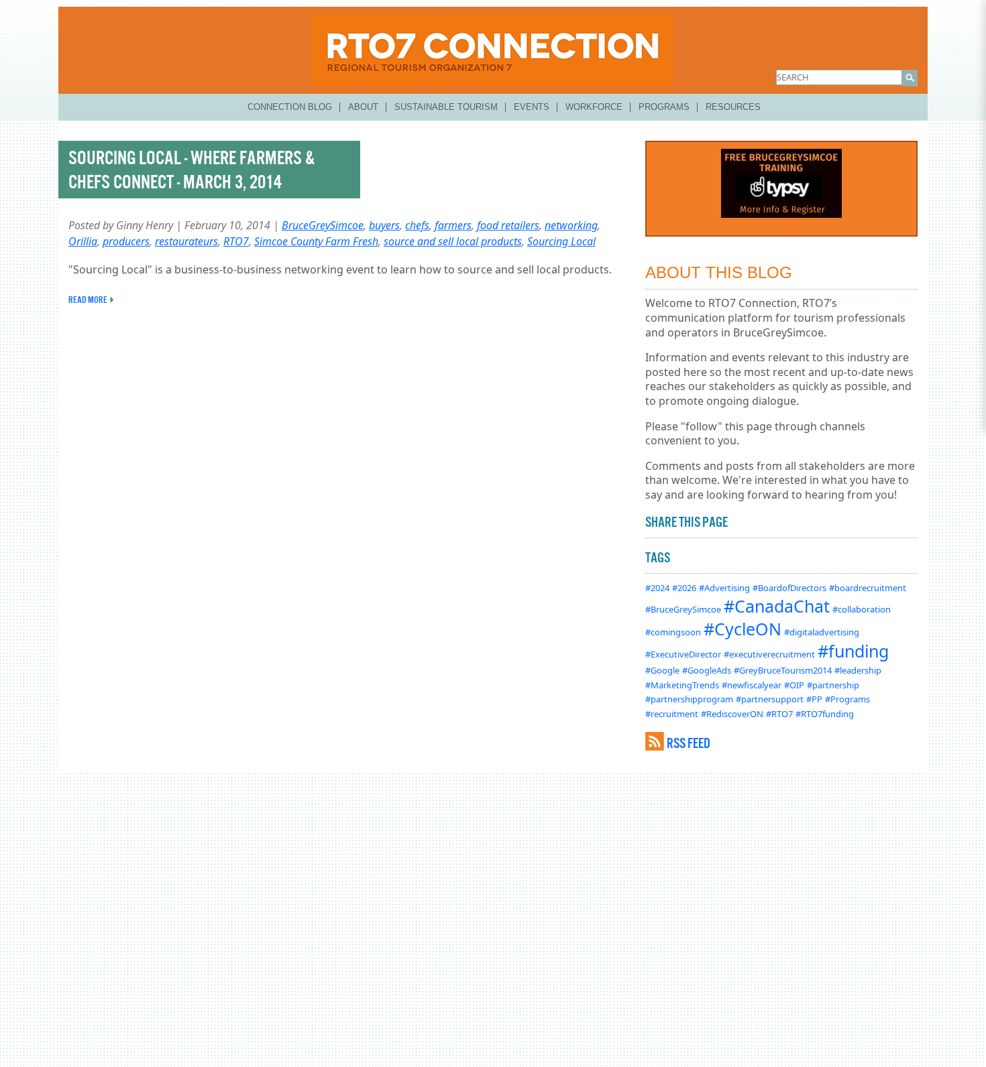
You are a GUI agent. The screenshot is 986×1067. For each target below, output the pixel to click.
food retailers (508, 225)
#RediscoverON (732, 714)
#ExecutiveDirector (683, 654)
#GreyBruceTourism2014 (783, 670)
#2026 (684, 588)
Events (531, 107)
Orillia (82, 241)
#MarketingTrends (682, 685)
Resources (733, 107)
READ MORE (87, 299)
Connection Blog (290, 107)
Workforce (593, 107)
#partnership (833, 685)
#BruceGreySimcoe (683, 609)
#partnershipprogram (689, 699)
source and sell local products (453, 241)
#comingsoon (673, 632)
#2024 (657, 588)
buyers (384, 225)
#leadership (857, 670)
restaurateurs (186, 241)
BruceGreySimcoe (323, 225)
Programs (664, 107)
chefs (417, 225)
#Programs (847, 699)
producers (126, 241)
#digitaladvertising (821, 632)
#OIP (794, 685)
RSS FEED (688, 743)
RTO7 (236, 241)
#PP (814, 699)
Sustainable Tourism (446, 107)
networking (571, 225)
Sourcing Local (561, 241)
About (363, 107)
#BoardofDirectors (789, 588)
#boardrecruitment (867, 588)
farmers (453, 225)
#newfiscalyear (751, 685)
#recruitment (671, 714)
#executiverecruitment (769, 654)
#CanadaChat (777, 605)
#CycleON (742, 628)
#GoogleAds (706, 670)
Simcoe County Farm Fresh (316, 241)
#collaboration (861, 609)
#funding (853, 650)
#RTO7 (779, 714)
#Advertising (724, 588)
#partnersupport (770, 699)
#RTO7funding (825, 714)
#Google (662, 670)
